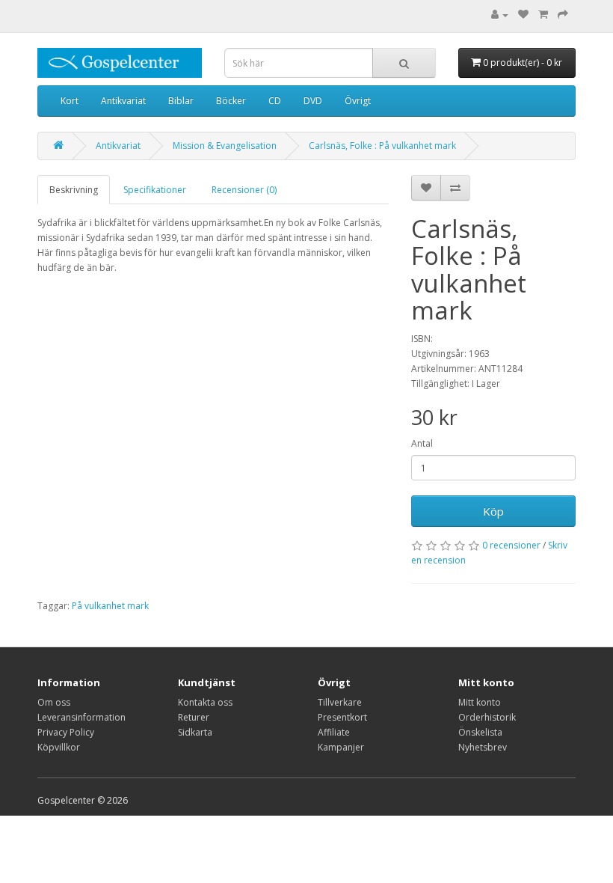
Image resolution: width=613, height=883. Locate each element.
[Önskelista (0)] (523, 14)
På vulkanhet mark (110, 605)
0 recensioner (511, 545)
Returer (193, 717)
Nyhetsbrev (482, 747)
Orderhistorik (487, 717)
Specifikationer (154, 189)
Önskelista (480, 732)
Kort (69, 100)
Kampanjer (341, 747)
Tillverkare (340, 702)
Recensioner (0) (244, 189)
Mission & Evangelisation (225, 145)
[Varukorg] (543, 14)
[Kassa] (563, 14)
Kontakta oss (205, 702)
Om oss (53, 702)
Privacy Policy (65, 732)
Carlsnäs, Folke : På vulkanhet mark (382, 145)
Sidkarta (195, 732)
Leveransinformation (81, 717)
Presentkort (342, 717)
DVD (313, 100)
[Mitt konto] (499, 14)
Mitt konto (479, 702)
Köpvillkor (58, 747)
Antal (422, 443)
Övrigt (358, 100)
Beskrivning (73, 189)
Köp (493, 511)
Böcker (231, 100)
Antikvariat (123, 100)
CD (274, 100)
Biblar (181, 100)
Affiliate (334, 732)
